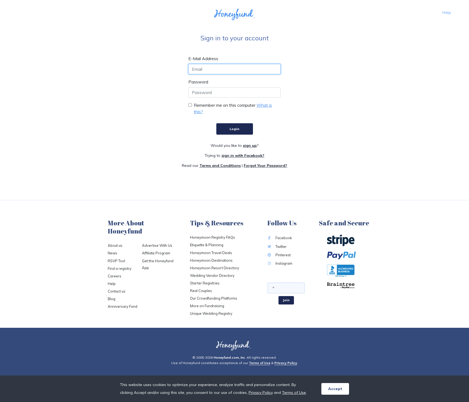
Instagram (283, 263)
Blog (111, 299)
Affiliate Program (156, 253)
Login (234, 129)
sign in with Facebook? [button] (242, 155)
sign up (250, 145)
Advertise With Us (157, 245)
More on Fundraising (207, 306)
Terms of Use (259, 363)
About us (115, 245)
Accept (335, 388)
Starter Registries (205, 283)
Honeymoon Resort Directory (214, 268)
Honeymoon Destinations (211, 260)
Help (446, 12)
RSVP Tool (116, 261)
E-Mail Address (203, 58)
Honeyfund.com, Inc (229, 357)
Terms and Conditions (220, 165)
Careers (114, 276)
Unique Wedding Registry (211, 313)
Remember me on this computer (224, 105)
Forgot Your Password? (265, 165)
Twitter (281, 246)
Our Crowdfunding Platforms (213, 298)
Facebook (283, 238)
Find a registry (119, 268)
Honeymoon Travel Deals (211, 253)
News (112, 253)
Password (198, 82)
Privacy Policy (285, 363)
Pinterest (283, 255)
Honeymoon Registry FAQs (212, 237)
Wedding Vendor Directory (212, 275)
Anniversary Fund (122, 306)
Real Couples (201, 290)
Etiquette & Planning (206, 245)
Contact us (116, 291)
